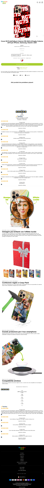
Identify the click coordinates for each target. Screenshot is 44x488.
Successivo (25, 119)
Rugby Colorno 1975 (23, 67)
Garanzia (22, 457)
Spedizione (21, 46)
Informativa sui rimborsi (22, 463)
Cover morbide (22, 467)
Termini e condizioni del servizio (22, 462)
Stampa (22, 53)
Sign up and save (21, 473)
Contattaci (22, 460)
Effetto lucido (22, 468)
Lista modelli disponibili (22, 470)
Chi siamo (22, 453)
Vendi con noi (22, 454)
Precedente (19, 119)
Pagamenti (22, 456)
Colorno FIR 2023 (23, 68)
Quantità (22, 48)
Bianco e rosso (22, 60)
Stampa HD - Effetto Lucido (27, 55)
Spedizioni (22, 459)
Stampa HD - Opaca (16, 55)
